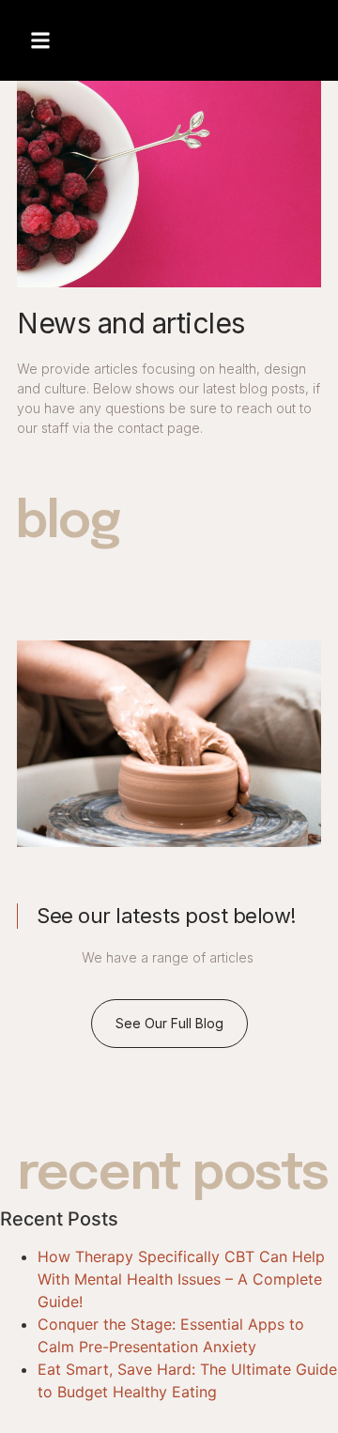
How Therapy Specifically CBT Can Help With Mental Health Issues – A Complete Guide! (181, 1279)
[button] (40, 40)
